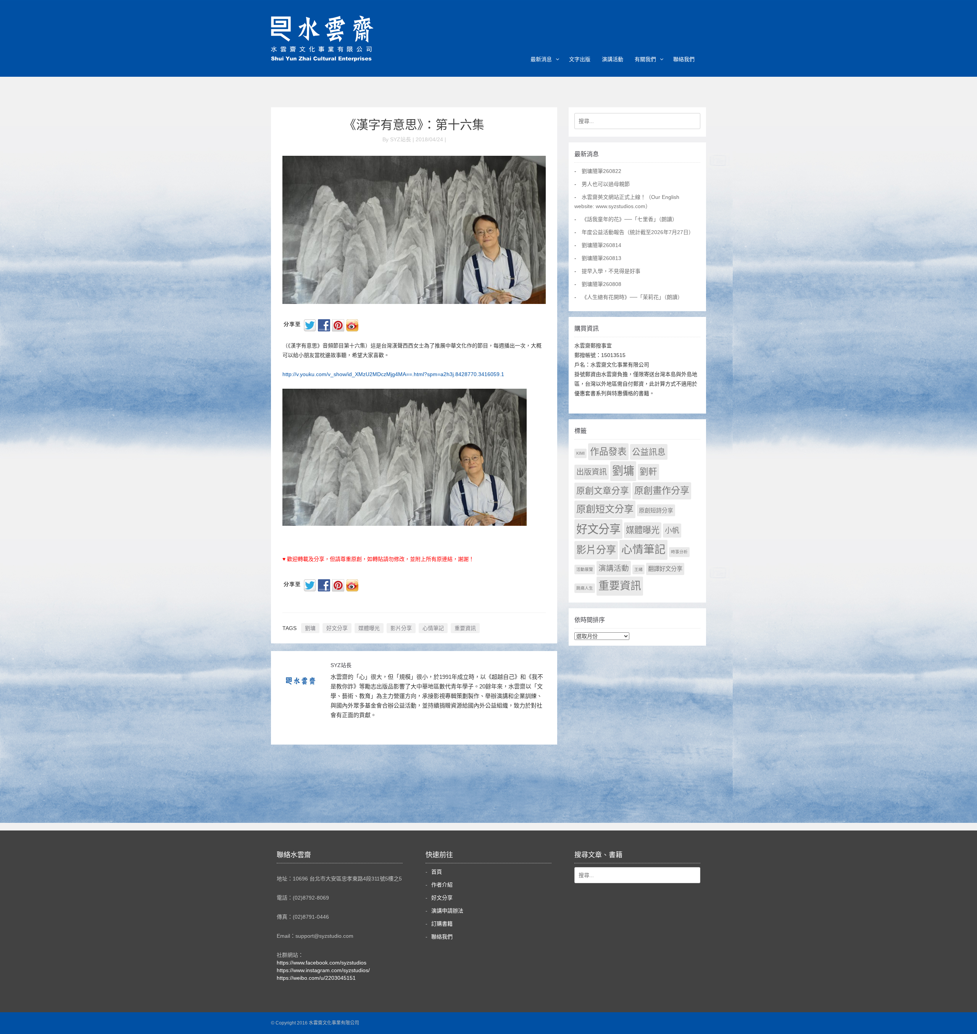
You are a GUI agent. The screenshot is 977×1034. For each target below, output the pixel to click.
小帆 (672, 531)
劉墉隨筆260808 (601, 284)
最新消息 (541, 59)
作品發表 (608, 451)
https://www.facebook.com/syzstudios (321, 963)
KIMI (580, 453)
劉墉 (310, 628)
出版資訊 (591, 472)
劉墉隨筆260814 (601, 245)
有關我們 (645, 59)
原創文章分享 (602, 491)
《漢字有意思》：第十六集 (414, 125)
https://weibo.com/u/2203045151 (316, 978)
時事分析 (679, 551)
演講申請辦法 (447, 911)
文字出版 (579, 59)
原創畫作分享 (661, 490)
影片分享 (401, 628)
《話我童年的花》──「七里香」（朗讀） (629, 219)
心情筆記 (433, 628)
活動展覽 (584, 569)
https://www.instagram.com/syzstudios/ (323, 970)
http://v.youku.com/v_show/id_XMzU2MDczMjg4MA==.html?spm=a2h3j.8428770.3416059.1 (393, 374)
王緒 (638, 569)
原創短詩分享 (656, 510)
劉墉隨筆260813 (601, 258)
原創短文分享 (605, 509)
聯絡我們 (684, 59)
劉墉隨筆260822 (601, 171)
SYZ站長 (341, 665)
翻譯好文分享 (665, 568)
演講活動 (612, 59)
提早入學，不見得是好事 (611, 271)
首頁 (436, 872)
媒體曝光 (369, 628)
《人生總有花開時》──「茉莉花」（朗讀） (632, 297)
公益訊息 (649, 452)
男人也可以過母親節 (606, 184)
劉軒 (648, 472)
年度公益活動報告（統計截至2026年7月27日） (638, 232)
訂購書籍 (442, 924)
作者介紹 (442, 885)
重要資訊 (465, 628)
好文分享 (337, 628)
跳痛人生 (584, 588)
